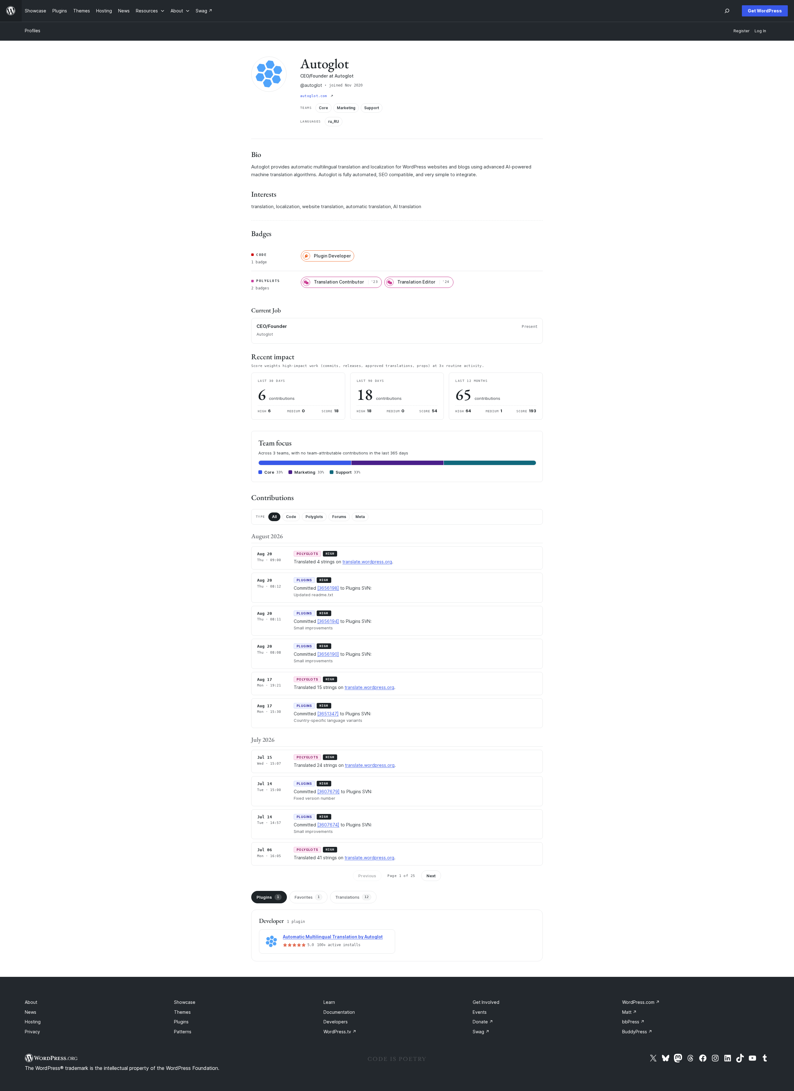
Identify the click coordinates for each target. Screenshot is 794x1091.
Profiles (32, 30)
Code (291, 516)
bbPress (633, 1021)
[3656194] (328, 621)
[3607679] (328, 791)
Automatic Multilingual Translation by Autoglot (333, 936)
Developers (335, 1021)
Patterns (182, 1031)
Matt (629, 1012)
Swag (481, 1031)
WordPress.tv (339, 1031)
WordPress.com (641, 1002)
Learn (329, 1002)
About (31, 1002)
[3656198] (328, 588)
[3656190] (328, 654)
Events (480, 1012)
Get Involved (486, 1002)
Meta (360, 516)
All (274, 516)
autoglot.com (314, 96)
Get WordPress (765, 10)
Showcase (184, 1002)
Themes (182, 1012)
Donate (483, 1021)
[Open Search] (727, 11)
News (30, 1012)
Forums (339, 516)
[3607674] (328, 824)
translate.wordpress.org (367, 561)
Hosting (33, 1021)
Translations (352, 897)
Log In (760, 31)
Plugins (267, 897)
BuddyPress (637, 1031)
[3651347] (328, 713)
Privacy (32, 1031)
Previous (367, 875)
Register (742, 31)
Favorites (307, 897)
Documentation (339, 1012)
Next (431, 875)
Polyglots (314, 516)
